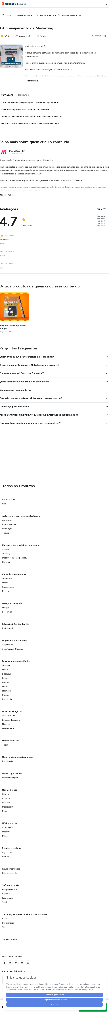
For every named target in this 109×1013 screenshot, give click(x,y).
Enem (4, 678)
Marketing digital (10, 777)
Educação (6, 673)
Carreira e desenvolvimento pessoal (20, 545)
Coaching (6, 553)
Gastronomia (8, 587)
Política (5, 695)
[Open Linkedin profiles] (16, 963)
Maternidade (8, 628)
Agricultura (7, 852)
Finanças (6, 724)
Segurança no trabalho (12, 649)
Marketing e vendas (12, 773)
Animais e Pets (10, 499)
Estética (6, 798)
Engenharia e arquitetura (14, 640)
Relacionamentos (11, 868)
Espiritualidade (9, 524)
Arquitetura (7, 644)
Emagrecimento (9, 889)
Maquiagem (7, 806)
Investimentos (9, 728)
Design (5, 607)
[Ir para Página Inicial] (15, 4)
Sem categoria (9, 939)
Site (4, 927)
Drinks (5, 582)
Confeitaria (7, 578)
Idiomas (5, 682)
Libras (5, 686)
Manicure (6, 802)
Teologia (6, 532)
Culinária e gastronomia (14, 574)
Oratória (6, 562)
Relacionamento (9, 873)
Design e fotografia (12, 603)
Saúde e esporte (10, 885)
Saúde (5, 902)
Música (5, 836)
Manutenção (8, 761)
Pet (4, 503)
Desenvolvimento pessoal (14, 557)
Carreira (5, 549)
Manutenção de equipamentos (17, 757)
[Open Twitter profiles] (10, 963)
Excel (4, 918)
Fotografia (7, 611)
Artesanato (7, 827)
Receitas (6, 591)
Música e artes (9, 823)
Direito (5, 669)
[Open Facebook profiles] (4, 963)
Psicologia (7, 699)
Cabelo (5, 794)
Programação (8, 922)
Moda (4, 811)
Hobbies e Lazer (10, 740)
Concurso (6, 665)
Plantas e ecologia (12, 848)
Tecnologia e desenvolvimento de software (24, 914)
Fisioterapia (7, 898)
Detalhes (23, 94)
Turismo (6, 744)
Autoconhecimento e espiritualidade (21, 516)
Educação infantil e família (15, 624)
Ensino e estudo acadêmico (16, 661)
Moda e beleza (9, 789)
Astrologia (7, 520)
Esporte (6, 893)
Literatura (6, 690)
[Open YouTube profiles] (22, 963)
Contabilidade (8, 715)
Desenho (6, 831)
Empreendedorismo (11, 720)
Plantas (5, 856)
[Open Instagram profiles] (28, 963)
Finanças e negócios (12, 711)
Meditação (7, 528)
